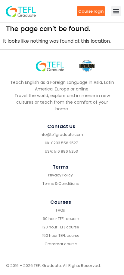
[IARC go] (87, 66)
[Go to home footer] (50, 66)
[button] (116, 11)
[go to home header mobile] (21, 11)
